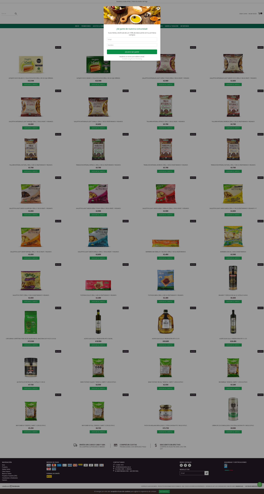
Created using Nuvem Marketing (132, 59)
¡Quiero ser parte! (132, 52)
